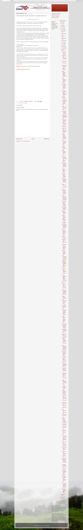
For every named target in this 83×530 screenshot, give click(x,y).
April (63, 46)
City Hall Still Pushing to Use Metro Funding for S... (64, 226)
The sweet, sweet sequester (64, 52)
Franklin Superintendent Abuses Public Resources (64, 278)
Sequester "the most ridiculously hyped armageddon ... (64, 165)
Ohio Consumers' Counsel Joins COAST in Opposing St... (64, 438)
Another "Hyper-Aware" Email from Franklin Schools (64, 136)
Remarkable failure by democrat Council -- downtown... (64, 460)
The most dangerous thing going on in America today (64, 93)
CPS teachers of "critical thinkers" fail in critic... (64, 142)
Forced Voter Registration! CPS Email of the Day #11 (64, 102)
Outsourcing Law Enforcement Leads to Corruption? (64, 398)
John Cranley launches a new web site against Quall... (64, 158)
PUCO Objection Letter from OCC (23, 69)
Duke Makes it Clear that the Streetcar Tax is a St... (64, 87)
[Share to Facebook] (40, 101)
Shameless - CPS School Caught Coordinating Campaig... (64, 340)
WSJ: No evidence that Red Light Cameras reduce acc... (64, 478)
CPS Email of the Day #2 (64, 415)
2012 (62, 497)
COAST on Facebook (55, 16)
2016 (62, 25)
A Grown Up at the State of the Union (64, 359)
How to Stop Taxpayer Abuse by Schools (64, 208)
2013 (62, 29)
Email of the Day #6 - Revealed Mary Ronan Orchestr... (64, 354)
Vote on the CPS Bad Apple (64, 306)
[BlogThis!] (38, 101)
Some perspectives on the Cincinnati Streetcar (64, 257)
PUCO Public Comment (64, 424)
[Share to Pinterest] (41, 101)
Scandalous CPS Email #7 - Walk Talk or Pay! (64, 331)
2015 (62, 26)
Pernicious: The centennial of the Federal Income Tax (64, 454)
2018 (62, 22)
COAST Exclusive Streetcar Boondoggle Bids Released (64, 348)
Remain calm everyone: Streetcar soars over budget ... (64, 326)
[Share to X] (39, 101)
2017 (62, 23)
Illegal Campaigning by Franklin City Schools (64, 302)
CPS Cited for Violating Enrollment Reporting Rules (64, 364)
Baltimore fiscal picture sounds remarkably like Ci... (64, 420)
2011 (62, 498)
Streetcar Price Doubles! (64, 236)
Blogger (48, 525)
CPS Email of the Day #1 (64, 427)
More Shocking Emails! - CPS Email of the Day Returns (64, 198)
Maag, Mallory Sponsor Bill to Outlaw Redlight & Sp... (64, 74)
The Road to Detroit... (64, 126)
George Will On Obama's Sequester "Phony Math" (64, 130)
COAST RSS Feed (55, 17)
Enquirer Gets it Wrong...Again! (64, 148)
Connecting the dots (64, 223)
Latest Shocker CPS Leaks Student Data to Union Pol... (64, 319)
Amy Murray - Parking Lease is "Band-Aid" (64, 112)
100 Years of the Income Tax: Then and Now (64, 444)
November (64, 33)
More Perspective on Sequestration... (64, 108)
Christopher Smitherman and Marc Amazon (64, 472)
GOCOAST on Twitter (55, 14)
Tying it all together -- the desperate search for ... (64, 57)
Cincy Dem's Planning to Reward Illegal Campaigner (64, 292)
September (64, 38)
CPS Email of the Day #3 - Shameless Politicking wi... (64, 405)
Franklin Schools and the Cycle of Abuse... (64, 252)
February (63, 49)
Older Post (46, 138)
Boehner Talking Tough (63, 97)
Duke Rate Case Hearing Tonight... (64, 175)
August (63, 40)
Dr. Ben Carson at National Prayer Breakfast (64, 392)
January (63, 494)
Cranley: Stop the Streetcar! (64, 297)
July (63, 42)
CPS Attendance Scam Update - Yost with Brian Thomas (64, 312)
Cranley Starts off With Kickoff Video (64, 170)
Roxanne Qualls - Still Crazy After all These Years (64, 232)
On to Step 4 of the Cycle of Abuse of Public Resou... (64, 246)
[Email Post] (35, 101)
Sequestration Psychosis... (64, 62)
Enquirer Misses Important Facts (64, 212)
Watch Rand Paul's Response (64, 335)
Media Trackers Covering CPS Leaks (64, 152)
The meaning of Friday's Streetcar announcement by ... (64, 485)
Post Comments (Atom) (25, 141)
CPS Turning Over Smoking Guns (64, 448)
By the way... (64, 281)
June (63, 43)
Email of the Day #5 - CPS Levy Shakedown (64, 370)
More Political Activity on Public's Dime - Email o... (64, 80)
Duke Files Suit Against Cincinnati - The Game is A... (64, 271)
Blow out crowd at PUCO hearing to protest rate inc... (64, 192)
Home (33, 138)
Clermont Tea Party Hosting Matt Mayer (64, 490)
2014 (62, 28)
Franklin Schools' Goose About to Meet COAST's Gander (64, 218)
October (63, 35)
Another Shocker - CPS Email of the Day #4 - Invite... (64, 382)
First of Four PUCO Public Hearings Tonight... (64, 203)
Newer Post (19, 138)
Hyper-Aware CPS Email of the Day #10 (64, 117)
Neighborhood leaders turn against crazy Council (64, 67)
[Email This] (37, 101)
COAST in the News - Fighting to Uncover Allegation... (64, 180)
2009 (62, 501)
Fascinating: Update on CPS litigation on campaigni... (64, 376)
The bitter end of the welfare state (64, 387)
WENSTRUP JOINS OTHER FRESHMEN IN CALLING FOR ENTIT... (64, 264)
